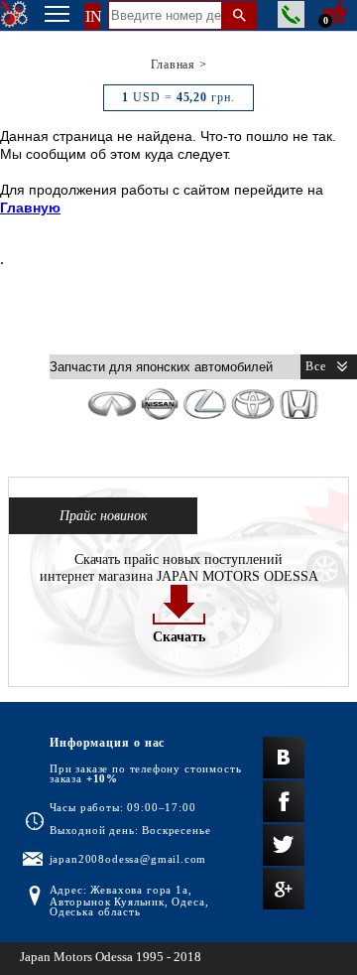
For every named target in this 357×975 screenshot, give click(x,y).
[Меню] (57, 16)
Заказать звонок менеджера (291, 14)
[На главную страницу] (15, 15)
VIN (86, 16)
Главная (173, 64)
